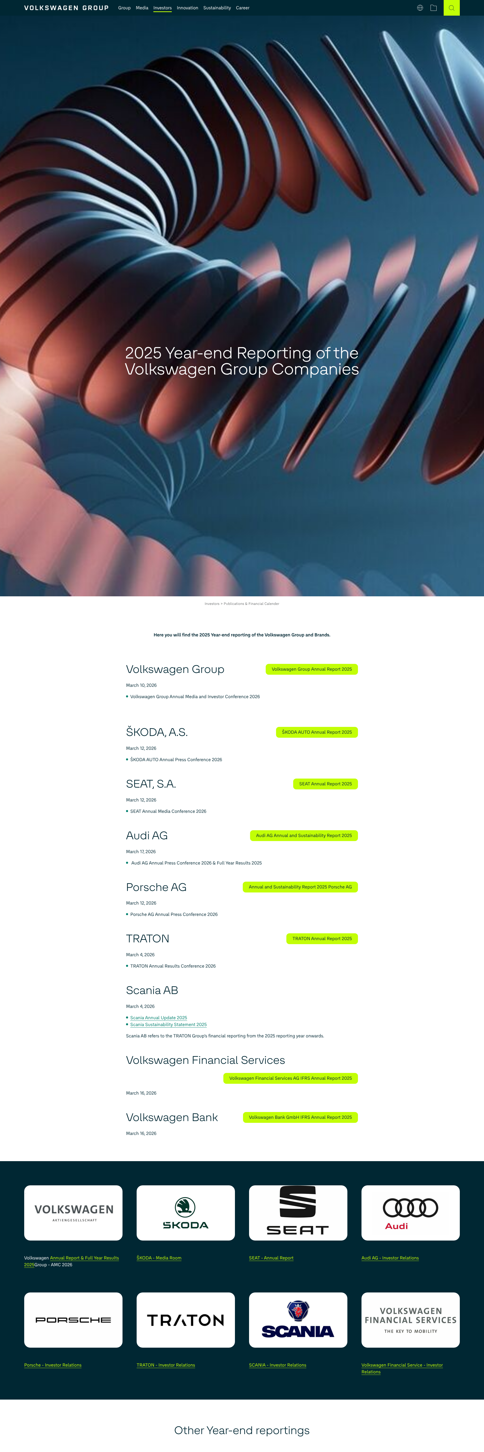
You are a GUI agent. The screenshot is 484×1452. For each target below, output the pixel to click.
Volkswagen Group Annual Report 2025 (312, 669)
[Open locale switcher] (420, 8)
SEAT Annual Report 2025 (325, 784)
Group (124, 8)
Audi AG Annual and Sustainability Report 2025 (304, 835)
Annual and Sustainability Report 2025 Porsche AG (300, 887)
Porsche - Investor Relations (52, 1365)
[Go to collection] (434, 8)
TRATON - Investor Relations (166, 1365)
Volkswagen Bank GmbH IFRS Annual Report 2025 (300, 1117)
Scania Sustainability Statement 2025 (168, 1024)
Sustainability (217, 8)
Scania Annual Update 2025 (158, 1018)
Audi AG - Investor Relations (390, 1258)
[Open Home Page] (66, 8)
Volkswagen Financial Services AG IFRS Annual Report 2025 (290, 1078)
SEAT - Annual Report (271, 1258)
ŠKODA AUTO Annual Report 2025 (317, 732)
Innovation (187, 8)
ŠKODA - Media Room (159, 1258)
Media (142, 8)
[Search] (452, 8)
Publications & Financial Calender (252, 604)
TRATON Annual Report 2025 (322, 938)
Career (242, 8)
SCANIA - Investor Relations (277, 1365)
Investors (162, 8)
